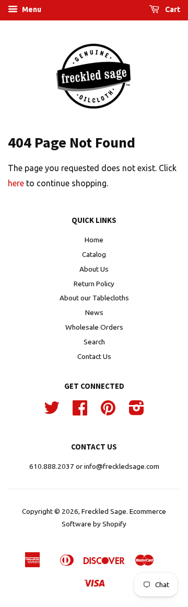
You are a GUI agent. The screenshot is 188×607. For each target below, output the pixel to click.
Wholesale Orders (94, 327)
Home (94, 239)
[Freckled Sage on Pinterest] (108, 411)
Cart (171, 9)
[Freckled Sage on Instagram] (136, 411)
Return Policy (94, 283)
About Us (94, 269)
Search (94, 342)
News (94, 312)
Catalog (94, 254)
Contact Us (94, 356)
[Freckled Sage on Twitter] (52, 411)
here (16, 183)
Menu (30, 9)
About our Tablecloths (94, 298)
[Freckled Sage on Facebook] (80, 411)
